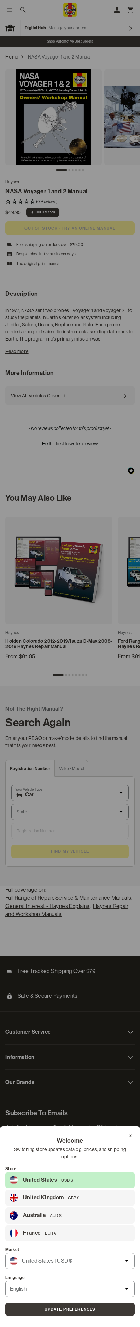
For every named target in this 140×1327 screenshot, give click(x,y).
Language (15, 1277)
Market (12, 1249)
